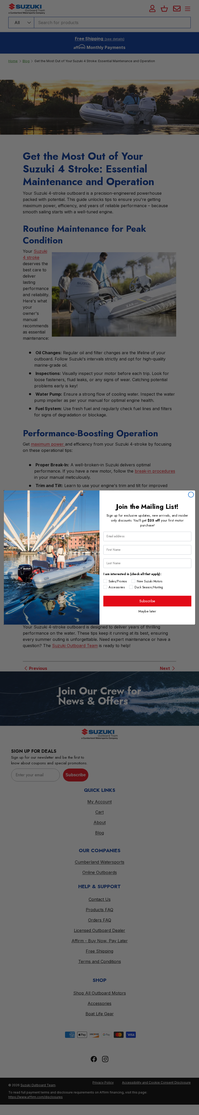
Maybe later (147, 611)
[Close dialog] (191, 494)
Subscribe (147, 601)
